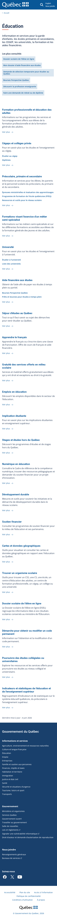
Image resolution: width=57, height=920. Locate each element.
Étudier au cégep (9, 156)
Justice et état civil (10, 779)
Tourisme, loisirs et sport (13, 790)
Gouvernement (10, 806)
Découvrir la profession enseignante (19, 86)
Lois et (10, 830)
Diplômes (6, 160)
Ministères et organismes (13, 811)
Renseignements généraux (14, 854)
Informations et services (15, 740)
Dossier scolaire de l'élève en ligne (18, 59)
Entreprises (7, 760)
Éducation (6, 753)
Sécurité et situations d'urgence (16, 786)
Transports (7, 794)
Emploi (5, 757)
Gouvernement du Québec (20, 731)
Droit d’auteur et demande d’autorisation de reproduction (27, 837)
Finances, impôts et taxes (13, 768)
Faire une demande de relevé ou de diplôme (23, 93)
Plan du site (24, 892)
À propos (41, 900)
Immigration (7, 775)
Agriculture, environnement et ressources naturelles (25, 745)
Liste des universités (11, 263)
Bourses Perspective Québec (16, 80)
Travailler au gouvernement (14, 822)
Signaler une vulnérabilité (19, 833)
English (48, 3)
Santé (4, 783)
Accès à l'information (43, 892)
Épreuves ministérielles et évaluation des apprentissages (28, 192)
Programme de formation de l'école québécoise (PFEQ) (26, 196)
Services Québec (9, 815)
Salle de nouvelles (10, 826)
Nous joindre (50, 6)
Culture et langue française (14, 749)
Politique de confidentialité (29, 896)
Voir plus (6, 132)
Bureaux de (11, 858)
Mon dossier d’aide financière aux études (22, 65)
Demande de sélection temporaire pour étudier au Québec (26, 72)
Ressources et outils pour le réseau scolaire (22, 200)
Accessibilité (9, 892)
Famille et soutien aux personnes (17, 764)
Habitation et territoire (12, 772)
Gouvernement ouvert (12, 818)
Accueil (6, 13)
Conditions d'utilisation (22, 900)
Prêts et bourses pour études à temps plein (22, 297)
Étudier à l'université (11, 260)
